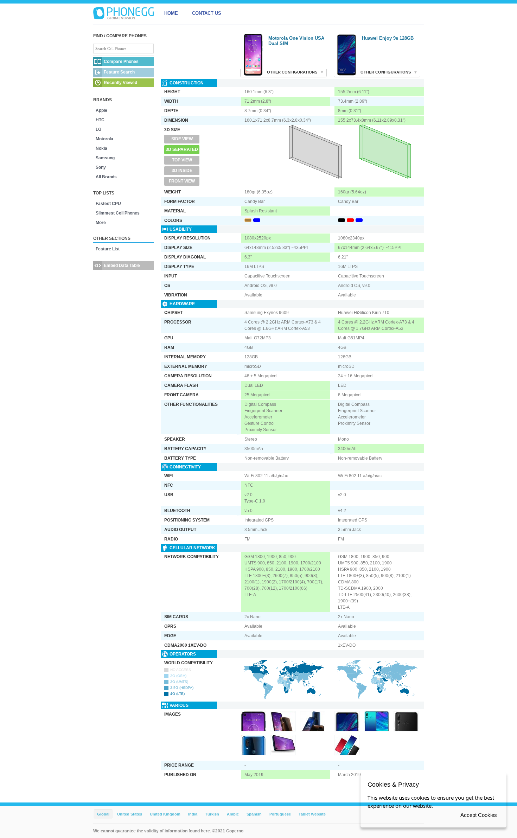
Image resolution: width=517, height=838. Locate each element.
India (192, 814)
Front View (182, 181)
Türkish (212, 814)
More (101, 222)
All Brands (106, 176)
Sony (101, 167)
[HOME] (123, 13)
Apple (101, 110)
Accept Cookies (478, 815)
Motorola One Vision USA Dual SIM (296, 41)
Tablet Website (312, 814)
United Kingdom (165, 814)
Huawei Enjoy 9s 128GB (388, 38)
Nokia (101, 148)
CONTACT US (206, 13)
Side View (182, 138)
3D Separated (182, 149)
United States (129, 814)
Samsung (105, 157)
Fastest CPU (108, 203)
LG (98, 129)
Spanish (254, 814)
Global (103, 814)
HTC (100, 119)
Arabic (233, 814)
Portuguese (280, 814)
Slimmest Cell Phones (118, 213)
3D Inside (182, 170)
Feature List (108, 249)
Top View (182, 160)
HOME (171, 13)
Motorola (104, 138)
